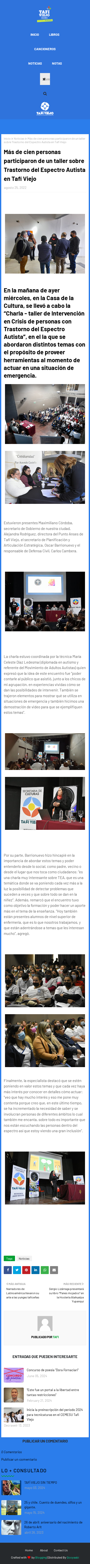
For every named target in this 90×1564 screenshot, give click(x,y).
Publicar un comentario (19, 1459)
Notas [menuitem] (57, 63)
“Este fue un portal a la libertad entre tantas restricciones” (53, 1392)
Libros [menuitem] (54, 35)
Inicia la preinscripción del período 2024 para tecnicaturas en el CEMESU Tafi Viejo (55, 1414)
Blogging (40, 1557)
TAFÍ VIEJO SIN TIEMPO (40, 1482)
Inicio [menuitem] (34, 35)
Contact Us (61, 1550)
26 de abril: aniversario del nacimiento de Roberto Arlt (53, 1524)
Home (29, 1550)
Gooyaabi (73, 1557)
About (44, 1550)
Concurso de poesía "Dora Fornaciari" (52, 1370)
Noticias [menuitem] (35, 63)
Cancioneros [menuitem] (45, 49)
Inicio (7, 138)
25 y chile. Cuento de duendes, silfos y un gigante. (53, 1504)
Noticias (19, 138)
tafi (55, 1337)
